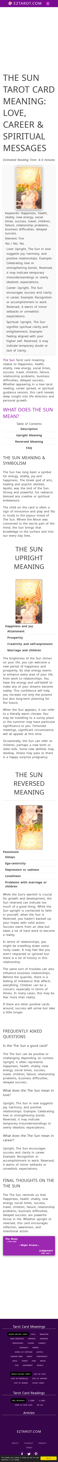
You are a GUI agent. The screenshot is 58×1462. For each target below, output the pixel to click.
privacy (42, 1443)
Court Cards (38, 1383)
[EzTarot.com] (29, 1431)
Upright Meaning (29, 435)
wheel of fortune (23, 1352)
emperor (44, 1339)
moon (43, 1361)
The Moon (11, 1238)
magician (44, 1334)
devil (14, 1361)
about (15, 1443)
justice (40, 1352)
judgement (28, 1365)
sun (16, 1365)
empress (32, 1339)
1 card (31, 1400)
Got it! (49, 1458)
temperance (41, 1356)
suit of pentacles (19, 1378)
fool (33, 1334)
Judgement (46, 1250)
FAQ (29, 448)
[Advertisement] (29, 39)
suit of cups (40, 1374)
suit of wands (21, 1383)
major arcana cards (18, 1334)
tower (25, 1361)
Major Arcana (29, 1245)
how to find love (23, 1405)
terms (29, 1447)
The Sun (9, 360)
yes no (40, 1405)
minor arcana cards (20, 1374)
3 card (42, 1400)
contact (28, 1443)
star (34, 1361)
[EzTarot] (25, 3)
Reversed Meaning (29, 441)
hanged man (17, 1356)
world (40, 1365)
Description (29, 429)
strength (23, 1347)
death (29, 1356)
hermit (35, 1347)
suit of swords (39, 1378)
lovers (31, 1343)
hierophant (17, 1343)
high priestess (17, 1339)
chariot (42, 1343)
